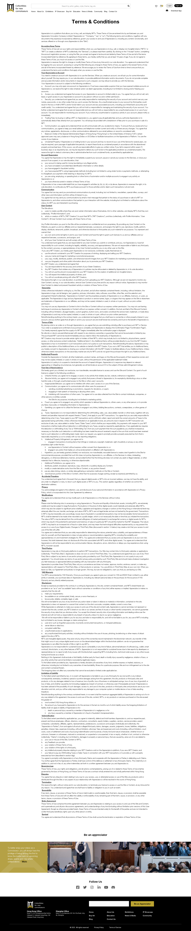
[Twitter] (84, 887)
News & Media (87, 11)
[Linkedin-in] (99, 887)
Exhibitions (49, 11)
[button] (169, 5)
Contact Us (113, 11)
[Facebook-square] (77, 887)
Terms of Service (115, 927)
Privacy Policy (99, 927)
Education (76, 11)
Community (98, 11)
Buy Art (69, 11)
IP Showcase (60, 11)
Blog (105, 11)
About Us (40, 11)
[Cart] (161, 6)
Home (33, 11)
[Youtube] (106, 887)
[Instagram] (92, 887)
